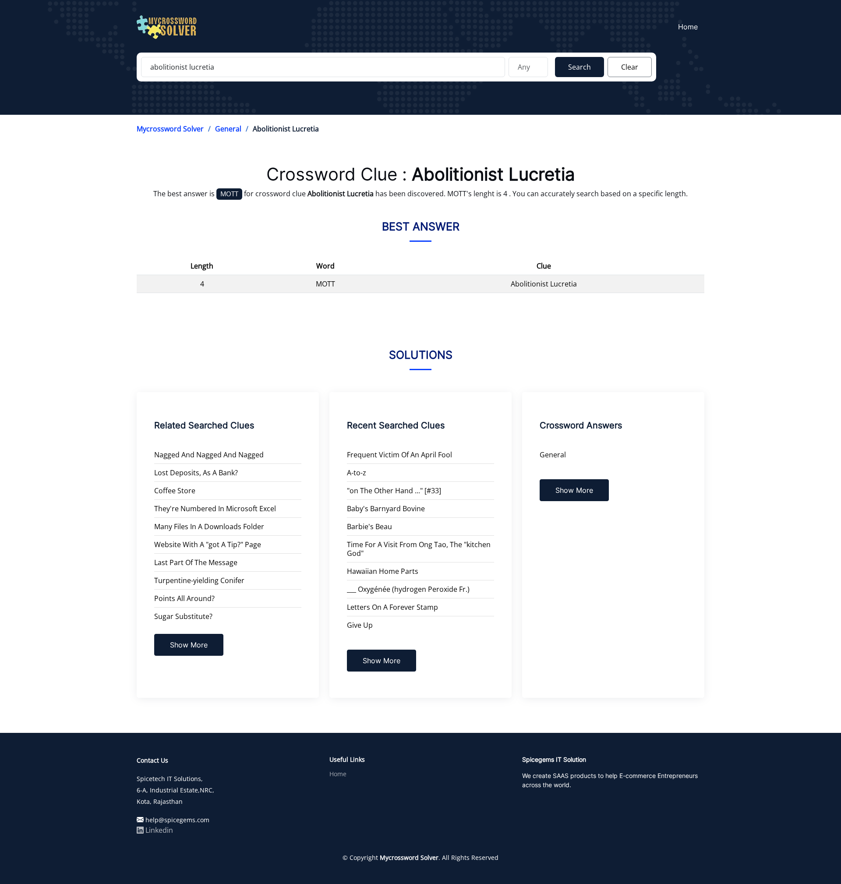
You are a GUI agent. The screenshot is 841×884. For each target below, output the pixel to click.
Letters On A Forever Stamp (392, 607)
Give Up (360, 625)
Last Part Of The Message (195, 562)
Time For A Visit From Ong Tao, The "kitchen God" (419, 549)
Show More (189, 644)
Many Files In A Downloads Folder (209, 526)
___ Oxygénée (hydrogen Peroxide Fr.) (408, 589)
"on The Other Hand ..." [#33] (394, 490)
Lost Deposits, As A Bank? (196, 472)
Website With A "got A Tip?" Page (207, 544)
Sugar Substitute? (183, 616)
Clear (629, 67)
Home (688, 26)
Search (579, 67)
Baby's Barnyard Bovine (386, 508)
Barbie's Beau (369, 526)
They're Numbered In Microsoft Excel (215, 508)
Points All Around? (184, 598)
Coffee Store (174, 490)
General (228, 129)
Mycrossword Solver (170, 129)
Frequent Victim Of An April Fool (399, 454)
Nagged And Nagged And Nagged (209, 454)
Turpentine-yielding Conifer (199, 580)
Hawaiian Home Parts (382, 571)
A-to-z (356, 472)
